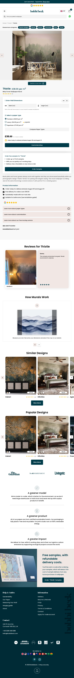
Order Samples (37, 169)
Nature (40, 27)
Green (61, 27)
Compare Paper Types (37, 129)
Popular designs (24, 27)
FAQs (39, 603)
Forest (10, 23)
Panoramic (48, 27)
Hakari (8, 397)
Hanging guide (8, 606)
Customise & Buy (37, 145)
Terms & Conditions (45, 609)
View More (37, 403)
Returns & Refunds (44, 600)
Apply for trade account (46, 615)
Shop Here (46, 2)
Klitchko (41, 397)
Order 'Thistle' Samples (53, 580)
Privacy (40, 606)
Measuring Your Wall (10, 603)
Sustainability (7, 597)
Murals (33, 27)
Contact (41, 612)
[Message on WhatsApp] (69, 16)
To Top (37, 670)
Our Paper (6, 600)
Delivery (40, 597)
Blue (55, 27)
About (5, 609)
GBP (64, 11)
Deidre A (9, 286)
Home (4, 23)
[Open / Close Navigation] (4, 11)
